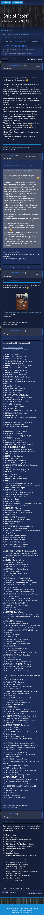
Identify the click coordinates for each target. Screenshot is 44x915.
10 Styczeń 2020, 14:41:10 (10, 73)
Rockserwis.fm (23, 285)
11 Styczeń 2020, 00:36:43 (10, 163)
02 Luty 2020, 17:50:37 (9, 821)
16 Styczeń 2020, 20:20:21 (10, 338)
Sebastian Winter (16, 65)
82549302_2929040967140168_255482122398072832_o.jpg (24, 312)
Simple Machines (27, 910)
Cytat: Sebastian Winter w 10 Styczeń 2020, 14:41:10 (22, 170)
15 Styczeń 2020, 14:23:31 (11, 280)
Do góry (5, 892)
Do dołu (5, 59)
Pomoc (13, 906)
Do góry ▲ (30, 906)
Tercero (12, 155)
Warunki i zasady (21, 906)
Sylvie (23, 41)
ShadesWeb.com (27, 912)
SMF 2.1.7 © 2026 (17, 910)
